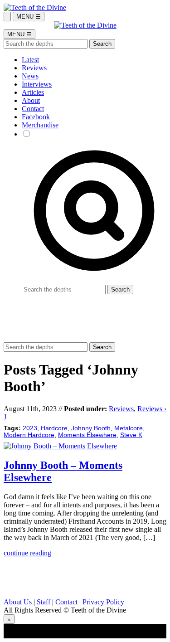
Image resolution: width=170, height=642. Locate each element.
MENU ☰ (28, 16)
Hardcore (54, 428)
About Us (18, 602)
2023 (30, 428)
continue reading (27, 553)
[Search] (7, 16)
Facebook (36, 117)
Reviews (34, 68)
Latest (30, 59)
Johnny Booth (91, 428)
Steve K (131, 435)
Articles (33, 92)
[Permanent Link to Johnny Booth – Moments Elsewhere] (60, 446)
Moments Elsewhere (87, 435)
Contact (33, 108)
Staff (43, 602)
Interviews (37, 84)
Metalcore (128, 428)
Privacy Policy (103, 602)
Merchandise (40, 125)
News (30, 76)
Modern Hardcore (29, 435)
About (31, 100)
